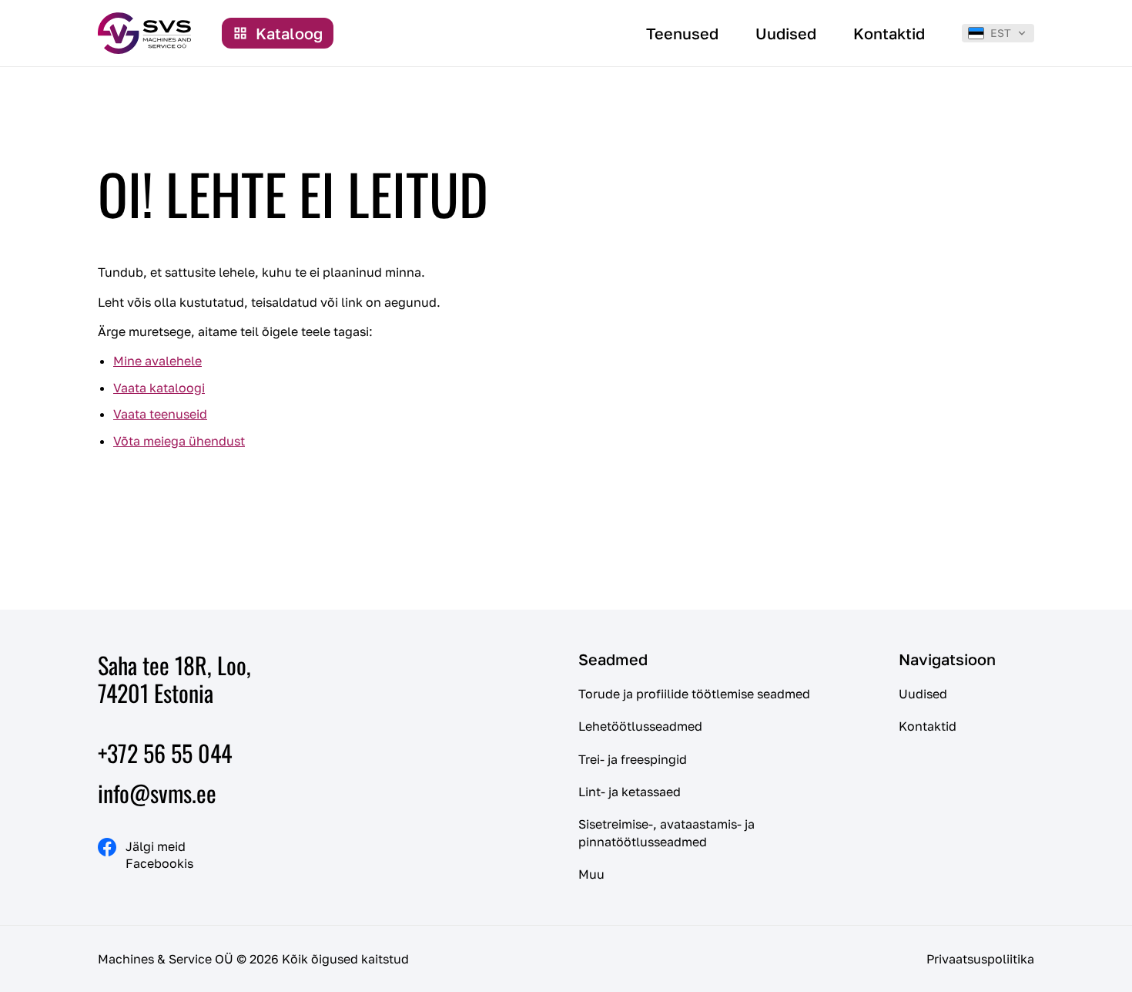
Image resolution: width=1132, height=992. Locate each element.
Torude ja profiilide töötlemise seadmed (694, 693)
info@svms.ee (157, 792)
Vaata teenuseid (160, 414)
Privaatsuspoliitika (980, 959)
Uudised (923, 693)
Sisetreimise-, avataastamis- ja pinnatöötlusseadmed (666, 832)
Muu (591, 874)
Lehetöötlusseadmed (640, 726)
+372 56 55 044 (165, 752)
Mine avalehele (157, 360)
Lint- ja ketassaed (629, 791)
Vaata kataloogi (159, 387)
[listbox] (998, 33)
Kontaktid (927, 726)
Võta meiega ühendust (179, 441)
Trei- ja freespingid (632, 759)
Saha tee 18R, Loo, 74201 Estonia (174, 678)
